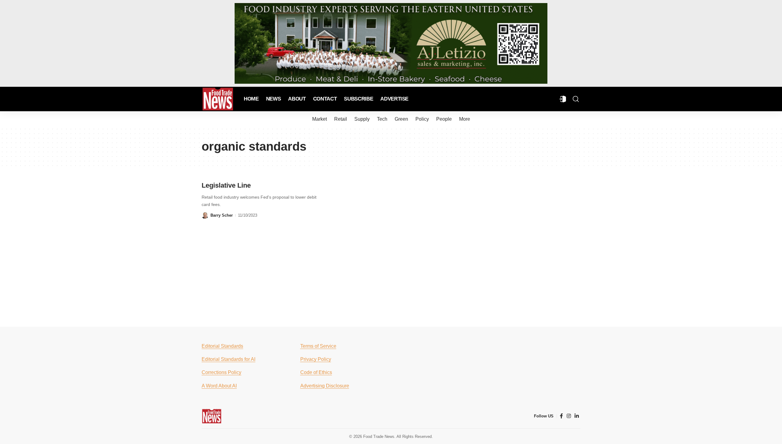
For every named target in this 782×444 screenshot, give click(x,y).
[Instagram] (568, 416)
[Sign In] (563, 99)
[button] (576, 99)
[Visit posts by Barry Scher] (205, 215)
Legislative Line (226, 185)
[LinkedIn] (576, 416)
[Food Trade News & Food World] (218, 99)
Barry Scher (221, 215)
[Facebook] (561, 416)
